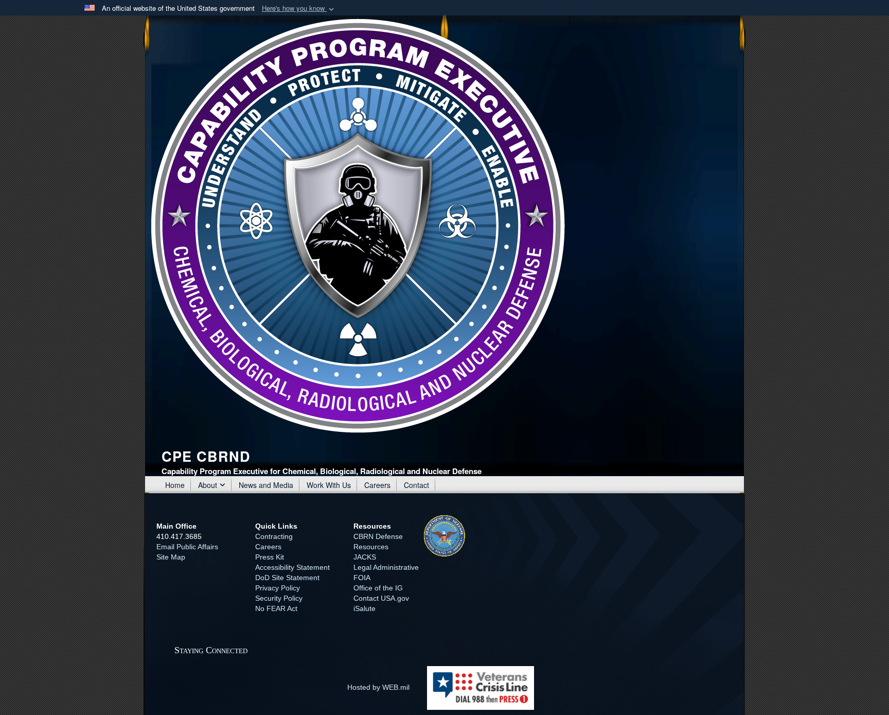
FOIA (361, 577)
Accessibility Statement (292, 567)
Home (175, 485)
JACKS (364, 557)
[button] (299, 8)
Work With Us (329, 485)
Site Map (170, 557)
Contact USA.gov (381, 598)
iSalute (364, 608)
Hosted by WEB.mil (378, 687)
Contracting (274, 536)
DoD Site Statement (287, 577)
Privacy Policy (277, 588)
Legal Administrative (386, 567)
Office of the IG (378, 588)
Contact (416, 485)
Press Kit (269, 557)
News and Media (266, 485)
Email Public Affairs (187, 547)
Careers (377, 485)
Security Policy (279, 598)
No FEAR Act (276, 608)
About (207, 485)
